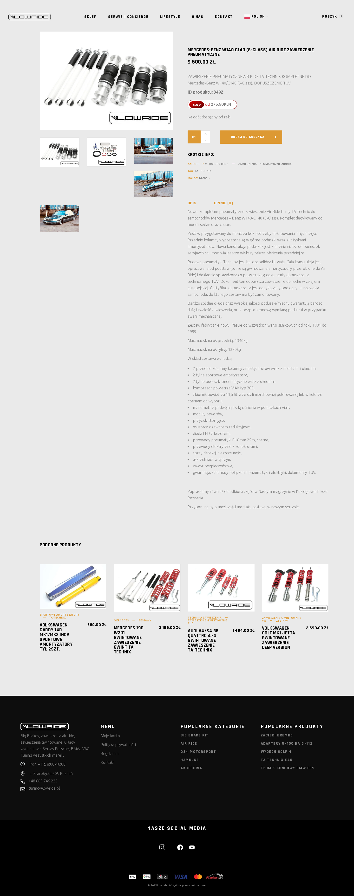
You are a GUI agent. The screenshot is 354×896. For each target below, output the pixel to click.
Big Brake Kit (195, 735)
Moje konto (110, 736)
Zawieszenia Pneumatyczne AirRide (265, 164)
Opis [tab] (192, 203)
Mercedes (121, 621)
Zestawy (144, 621)
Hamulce (190, 759)
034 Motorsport (198, 751)
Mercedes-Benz (217, 164)
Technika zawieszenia (205, 618)
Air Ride (189, 743)
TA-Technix (203, 171)
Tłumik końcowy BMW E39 (288, 768)
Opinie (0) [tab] (223, 203)
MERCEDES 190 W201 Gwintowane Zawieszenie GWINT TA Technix (129, 640)
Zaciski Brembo (277, 735)
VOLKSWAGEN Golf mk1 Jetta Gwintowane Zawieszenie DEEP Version (278, 638)
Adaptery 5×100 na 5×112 (287, 743)
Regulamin (109, 753)
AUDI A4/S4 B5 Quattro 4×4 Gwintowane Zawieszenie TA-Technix (203, 640)
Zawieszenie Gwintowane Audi (207, 622)
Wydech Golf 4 (276, 751)
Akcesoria (191, 768)
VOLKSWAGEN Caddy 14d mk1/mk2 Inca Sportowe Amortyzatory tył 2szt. (56, 637)
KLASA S (204, 178)
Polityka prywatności (118, 744)
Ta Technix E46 (277, 759)
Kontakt (107, 762)
